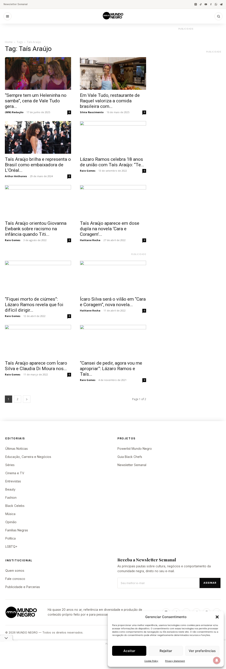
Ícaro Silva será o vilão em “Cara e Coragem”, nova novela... (113, 301)
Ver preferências (202, 651)
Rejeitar (166, 651)
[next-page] (26, 399)
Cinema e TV (14, 473)
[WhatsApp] (216, 4)
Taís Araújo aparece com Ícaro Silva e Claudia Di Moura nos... (36, 365)
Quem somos (14, 570)
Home (9, 42)
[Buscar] (218, 16)
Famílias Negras (16, 530)
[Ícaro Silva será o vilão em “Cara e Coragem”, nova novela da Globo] (113, 277)
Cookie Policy (151, 661)
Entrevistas (13, 481)
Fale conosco (15, 579)
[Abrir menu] (7, 16)
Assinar (210, 582)
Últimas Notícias (16, 448)
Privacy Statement (175, 661)
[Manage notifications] (216, 660)
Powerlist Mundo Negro (134, 448)
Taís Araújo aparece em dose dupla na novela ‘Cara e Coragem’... (109, 229)
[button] (217, 617)
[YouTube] (205, 4)
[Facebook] (210, 4)
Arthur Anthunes (16, 176)
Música (10, 514)
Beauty (10, 489)
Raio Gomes (87, 170)
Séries (10, 465)
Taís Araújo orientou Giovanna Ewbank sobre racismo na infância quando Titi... (35, 229)
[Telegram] (221, 4)
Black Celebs (14, 506)
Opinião (11, 522)
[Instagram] (195, 4)
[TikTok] (200, 4)
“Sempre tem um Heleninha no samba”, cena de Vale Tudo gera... (35, 101)
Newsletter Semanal (16, 4)
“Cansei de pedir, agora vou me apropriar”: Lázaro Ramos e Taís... (111, 368)
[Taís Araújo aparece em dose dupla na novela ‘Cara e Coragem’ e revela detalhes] (113, 201)
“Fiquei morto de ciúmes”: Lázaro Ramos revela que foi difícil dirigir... (34, 304)
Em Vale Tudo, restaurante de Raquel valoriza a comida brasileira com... (110, 101)
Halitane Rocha (90, 240)
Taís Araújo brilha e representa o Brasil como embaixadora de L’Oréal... (38, 165)
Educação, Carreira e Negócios (28, 457)
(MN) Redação (14, 112)
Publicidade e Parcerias (22, 587)
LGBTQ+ (11, 546)
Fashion (11, 497)
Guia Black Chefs (129, 457)
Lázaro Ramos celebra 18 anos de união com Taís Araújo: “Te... (112, 162)
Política (10, 538)
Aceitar (129, 651)
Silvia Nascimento (92, 112)
